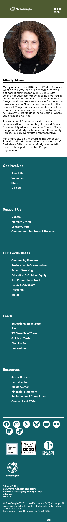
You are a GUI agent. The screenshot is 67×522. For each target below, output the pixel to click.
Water (15, 295)
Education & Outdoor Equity (28, 275)
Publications (19, 348)
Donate (16, 217)
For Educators (20, 382)
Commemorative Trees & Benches (33, 231)
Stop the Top (19, 343)
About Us (17, 173)
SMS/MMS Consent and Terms (19, 488)
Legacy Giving (20, 227)
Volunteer (17, 178)
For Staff (7, 496)
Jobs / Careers (20, 377)
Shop (14, 183)
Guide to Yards (20, 338)
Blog (14, 328)
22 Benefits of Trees (24, 333)
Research (17, 290)
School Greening (22, 270)
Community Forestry (24, 260)
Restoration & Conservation (29, 265)
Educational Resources (26, 324)
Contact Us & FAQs (23, 401)
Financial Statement (24, 392)
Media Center (20, 387)
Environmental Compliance (28, 396)
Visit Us (16, 188)
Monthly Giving (21, 222)
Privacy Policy (10, 486)
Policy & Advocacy (23, 285)
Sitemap (7, 494)
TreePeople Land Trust (25, 280)
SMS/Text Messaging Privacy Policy (22, 491)
